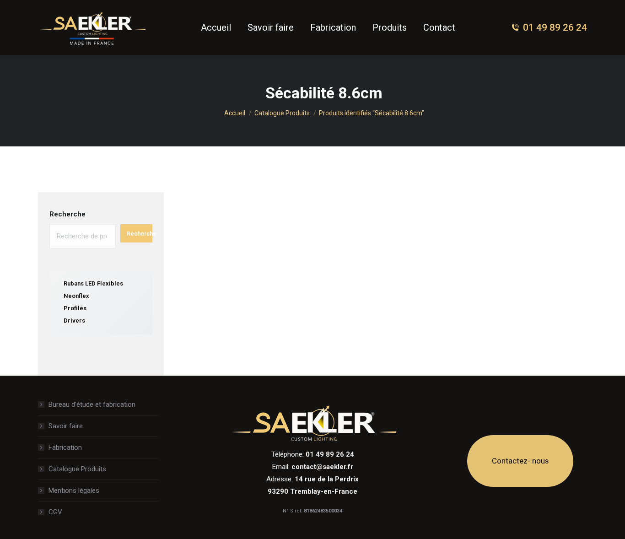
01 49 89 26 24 (555, 27)
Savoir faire (65, 426)
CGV (55, 512)
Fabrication (65, 447)
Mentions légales (73, 490)
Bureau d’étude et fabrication (91, 404)
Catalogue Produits (77, 469)
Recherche (67, 214)
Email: (312, 467)
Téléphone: (312, 454)
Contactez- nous (520, 460)
